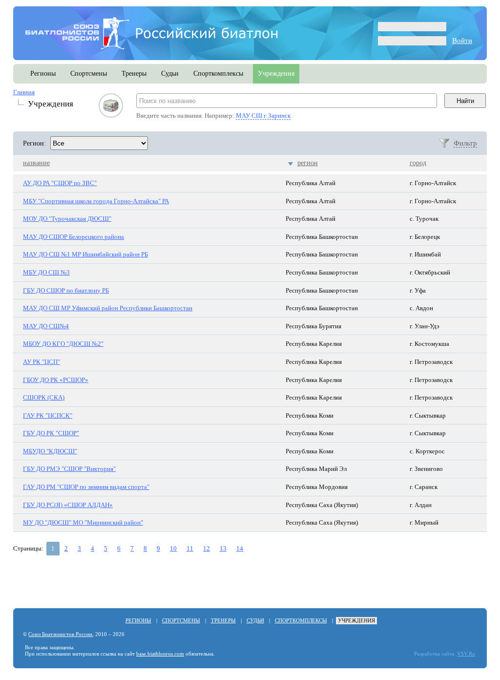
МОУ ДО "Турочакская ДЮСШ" (67, 218)
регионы (43, 73)
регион (307, 163)
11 (190, 548)
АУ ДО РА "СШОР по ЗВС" (60, 183)
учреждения (276, 73)
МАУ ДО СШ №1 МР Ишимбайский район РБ (85, 254)
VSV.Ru (466, 654)
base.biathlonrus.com (160, 654)
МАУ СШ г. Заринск (263, 115)
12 (206, 548)
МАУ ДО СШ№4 (46, 326)
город (418, 163)
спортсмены (88, 73)
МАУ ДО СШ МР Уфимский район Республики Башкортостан (107, 308)
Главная (24, 92)
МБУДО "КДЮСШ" (50, 451)
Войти (462, 40)
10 (173, 548)
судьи (170, 73)
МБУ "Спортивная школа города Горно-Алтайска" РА (96, 201)
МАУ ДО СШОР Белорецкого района (73, 236)
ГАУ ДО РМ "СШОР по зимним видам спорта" (86, 486)
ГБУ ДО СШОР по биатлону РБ (66, 290)
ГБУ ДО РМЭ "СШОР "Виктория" (69, 468)
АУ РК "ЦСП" (41, 361)
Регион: (34, 143)
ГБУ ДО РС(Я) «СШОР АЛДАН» (68, 505)
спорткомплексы (218, 73)
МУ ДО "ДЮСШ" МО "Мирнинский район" (83, 522)
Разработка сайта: (435, 654)
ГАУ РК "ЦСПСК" (47, 415)
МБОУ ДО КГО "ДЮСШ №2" (63, 343)
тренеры (134, 73)
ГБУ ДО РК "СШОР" (51, 433)
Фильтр (465, 143)
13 (223, 548)
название (36, 163)
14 (239, 548)
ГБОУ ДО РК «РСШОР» (55, 379)
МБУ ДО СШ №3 (46, 272)
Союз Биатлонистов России (60, 634)
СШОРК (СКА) (43, 397)
